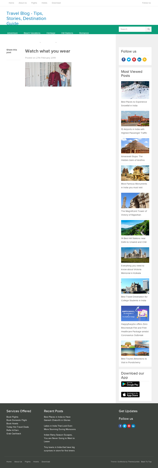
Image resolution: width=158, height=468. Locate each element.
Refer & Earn (12, 430)
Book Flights (12, 417)
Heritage (51, 33)
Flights (34, 3)
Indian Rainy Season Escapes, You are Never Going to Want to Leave (59, 438)
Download (56, 3)
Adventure (12, 33)
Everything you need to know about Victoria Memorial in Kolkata (132, 269)
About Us (23, 3)
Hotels (44, 3)
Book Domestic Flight (16, 420)
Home (11, 3)
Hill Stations (67, 33)
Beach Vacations (32, 33)
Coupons (49, 42)
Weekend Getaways (17, 42)
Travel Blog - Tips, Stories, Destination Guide (26, 18)
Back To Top (146, 462)
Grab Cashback (13, 433)
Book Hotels (12, 423)
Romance (84, 33)
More (36, 42)
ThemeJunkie (133, 462)
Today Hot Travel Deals (17, 427)
